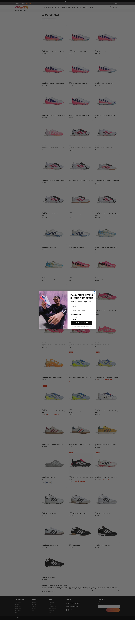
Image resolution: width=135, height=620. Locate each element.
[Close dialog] (94, 292)
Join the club (81, 323)
